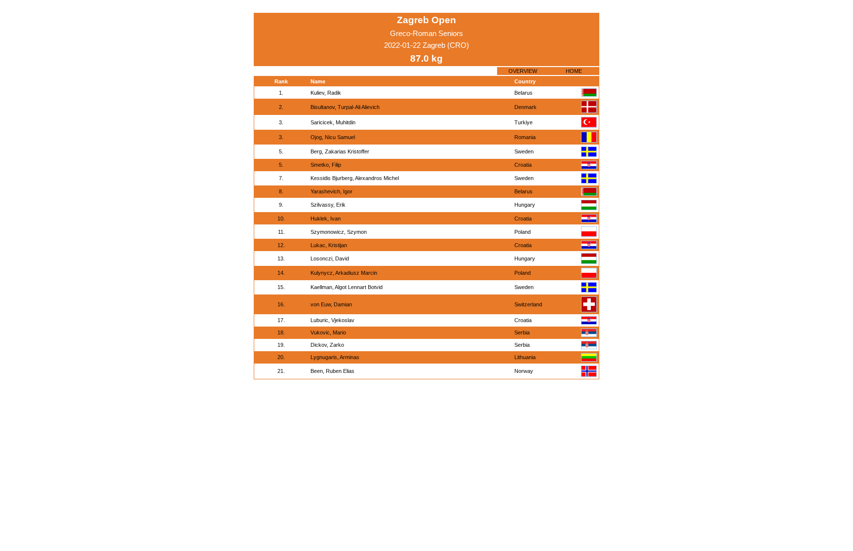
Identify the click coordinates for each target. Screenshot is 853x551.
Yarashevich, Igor (331, 191)
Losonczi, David (329, 258)
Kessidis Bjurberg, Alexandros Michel (354, 178)
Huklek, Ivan (325, 218)
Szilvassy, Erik (328, 205)
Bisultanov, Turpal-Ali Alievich (345, 107)
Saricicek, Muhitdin (332, 122)
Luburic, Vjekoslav (332, 320)
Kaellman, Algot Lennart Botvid (346, 287)
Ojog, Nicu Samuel (332, 137)
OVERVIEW (522, 71)
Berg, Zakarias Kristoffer (339, 151)
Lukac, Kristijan (328, 245)
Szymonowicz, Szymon (338, 232)
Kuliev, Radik (325, 93)
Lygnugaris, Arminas (334, 357)
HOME (574, 71)
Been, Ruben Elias (332, 371)
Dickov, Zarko (327, 345)
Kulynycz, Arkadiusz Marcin (343, 273)
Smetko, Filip (325, 165)
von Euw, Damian (331, 304)
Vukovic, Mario (328, 332)
